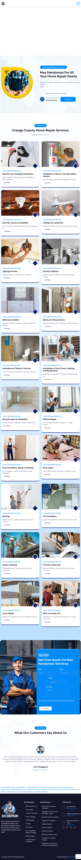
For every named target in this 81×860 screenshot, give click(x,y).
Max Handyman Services (12, 171)
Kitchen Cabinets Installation (38, 792)
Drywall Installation (51, 787)
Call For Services (71, 808)
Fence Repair (8, 613)
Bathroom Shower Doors (54, 320)
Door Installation (28, 787)
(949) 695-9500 (51, 100)
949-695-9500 (71, 807)
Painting (6, 516)
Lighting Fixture (53, 789)
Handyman (4, 787)
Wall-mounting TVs (51, 613)
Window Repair (49, 419)
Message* (49, 687)
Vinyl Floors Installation (21, 792)
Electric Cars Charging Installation (17, 174)
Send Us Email (71, 815)
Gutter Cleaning (9, 565)
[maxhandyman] (3, 3)
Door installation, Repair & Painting (17, 468)
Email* (51, 678)
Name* (40, 669)
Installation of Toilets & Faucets (16, 368)
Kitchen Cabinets (50, 271)
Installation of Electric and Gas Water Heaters (59, 175)
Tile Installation (63, 787)
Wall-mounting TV (22, 789)
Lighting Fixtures (9, 271)
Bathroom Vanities (10, 320)
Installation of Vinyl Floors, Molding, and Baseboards (59, 369)
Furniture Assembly (52, 565)
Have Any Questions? (52, 97)
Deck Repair (18, 787)
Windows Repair (39, 787)
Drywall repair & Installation (15, 419)
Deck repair (48, 468)
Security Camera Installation (15, 223)
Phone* (61, 669)
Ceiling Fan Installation (53, 223)
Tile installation (50, 516)
